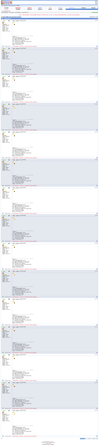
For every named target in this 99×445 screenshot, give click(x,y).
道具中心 (14, 5)
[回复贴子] (18, 17)
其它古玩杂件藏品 (18, 12)
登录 (2, 5)
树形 (94, 18)
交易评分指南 (93, 7)
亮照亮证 (24, 20)
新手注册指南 (18, 9)
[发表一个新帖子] (3, 17)
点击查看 (7, 28)
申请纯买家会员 (29, 9)
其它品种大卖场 (11, 12)
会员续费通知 (60, 9)
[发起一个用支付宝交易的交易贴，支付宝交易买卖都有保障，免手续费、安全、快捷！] (8, 17)
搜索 (6, 5)
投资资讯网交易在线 (5, 12)
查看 (22, 20)
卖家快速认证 (40, 9)
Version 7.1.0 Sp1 (50, 441)
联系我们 (96, 2)
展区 (12, 5)
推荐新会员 (50, 9)
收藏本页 (96, 1)
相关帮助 (96, 3)
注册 (4, 5)
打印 (96, 18)
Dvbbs (47, 441)
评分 (20, 20)
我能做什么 (18, 5)
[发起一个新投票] (13, 17)
